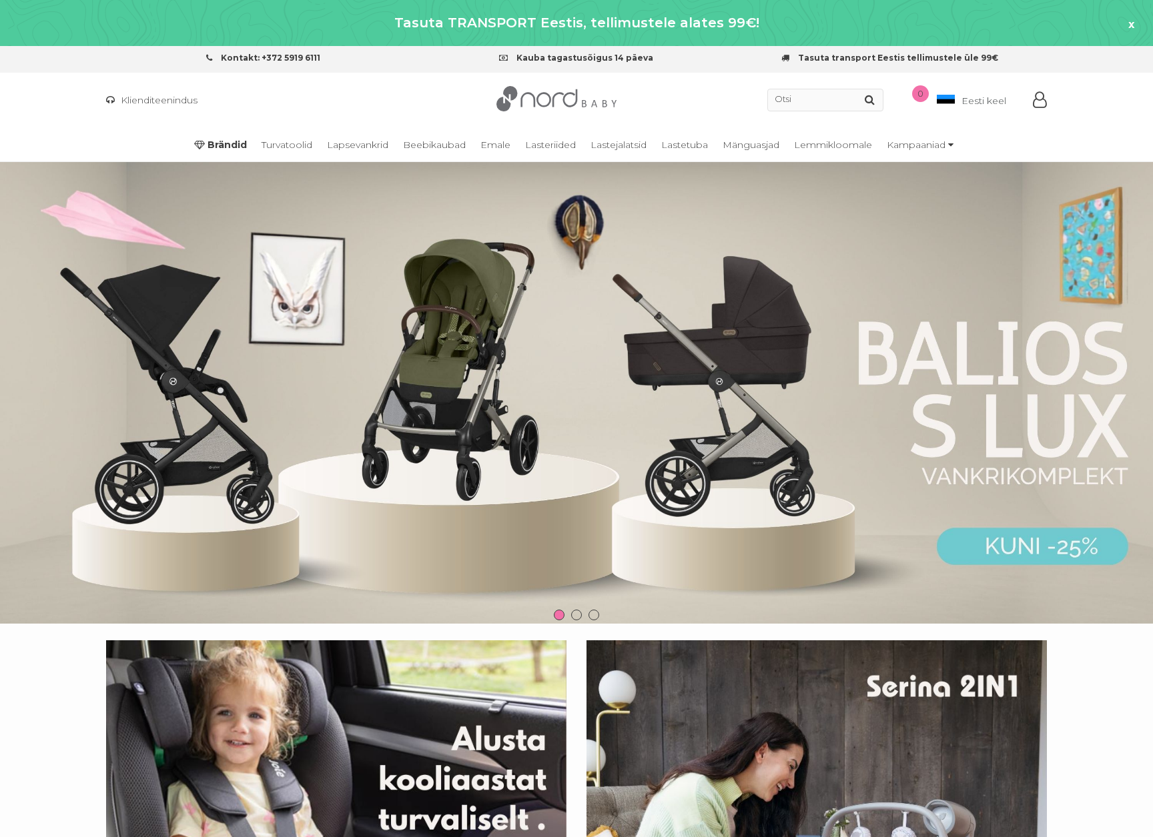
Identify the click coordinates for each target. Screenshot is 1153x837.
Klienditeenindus (158, 100)
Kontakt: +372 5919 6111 (269, 58)
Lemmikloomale (833, 145)
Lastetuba (684, 145)
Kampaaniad (917, 145)
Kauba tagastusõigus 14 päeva (583, 58)
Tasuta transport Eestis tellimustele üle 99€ (897, 58)
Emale (495, 145)
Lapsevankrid (357, 145)
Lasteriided (550, 145)
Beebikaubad (434, 145)
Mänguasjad (751, 145)
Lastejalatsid (619, 145)
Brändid (226, 145)
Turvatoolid (287, 145)
